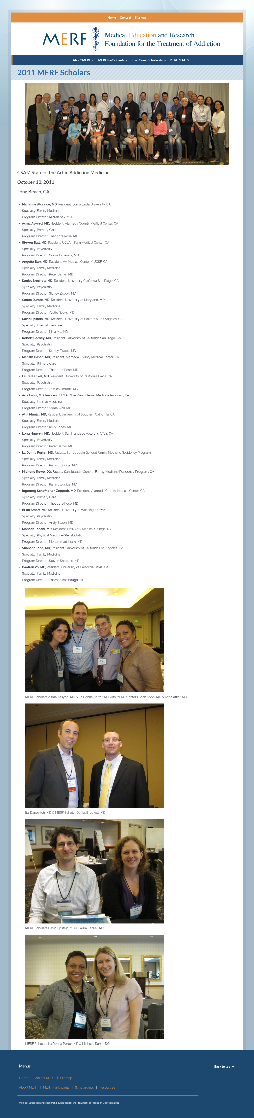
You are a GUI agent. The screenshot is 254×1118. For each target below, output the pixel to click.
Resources (107, 1087)
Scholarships (84, 1087)
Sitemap (66, 1078)
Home (23, 1078)
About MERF (28, 1087)
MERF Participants (56, 1087)
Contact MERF (44, 1078)
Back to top (222, 1066)
